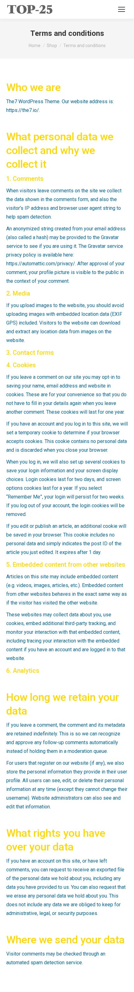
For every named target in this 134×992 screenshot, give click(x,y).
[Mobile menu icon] (121, 9)
